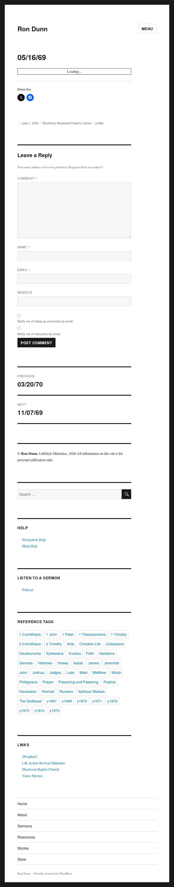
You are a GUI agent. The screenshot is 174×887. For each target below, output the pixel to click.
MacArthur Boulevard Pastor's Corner (67, 123)
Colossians (115, 643)
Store (21, 859)
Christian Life (90, 643)
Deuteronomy (30, 653)
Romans (66, 691)
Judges (55, 672)
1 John (51, 634)
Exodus (75, 653)
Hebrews (45, 662)
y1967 (52, 701)
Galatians (107, 653)
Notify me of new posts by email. (39, 334)
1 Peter (68, 634)
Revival (48, 691)
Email (24, 270)
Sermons (24, 826)
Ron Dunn (32, 28)
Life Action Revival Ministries (43, 762)
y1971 (97, 701)
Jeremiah (111, 662)
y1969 (99, 123)
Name (23, 247)
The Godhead (30, 701)
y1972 (112, 701)
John (23, 672)
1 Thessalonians (92, 634)
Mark (83, 672)
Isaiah (78, 662)
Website (25, 292)
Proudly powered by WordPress (53, 873)
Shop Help (29, 545)
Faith (90, 653)
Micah (116, 672)
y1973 (24, 710)
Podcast (27, 589)
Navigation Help (34, 539)
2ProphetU (30, 756)
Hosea (63, 662)
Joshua (38, 672)
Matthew (99, 672)
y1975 (55, 710)
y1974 (39, 710)
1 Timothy (119, 634)
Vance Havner (32, 775)
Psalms (110, 682)
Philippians (28, 682)
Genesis (26, 662)
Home (22, 803)
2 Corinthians (30, 643)
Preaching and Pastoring (78, 682)
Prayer (48, 682)
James (93, 662)
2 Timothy (54, 643)
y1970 (82, 701)
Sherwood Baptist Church (40, 769)
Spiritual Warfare (91, 691)
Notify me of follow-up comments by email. (45, 321)
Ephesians (54, 653)
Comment (27, 178)
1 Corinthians (30, 634)
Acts (70, 643)
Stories (23, 848)
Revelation (28, 691)
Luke (70, 672)
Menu (147, 28)
